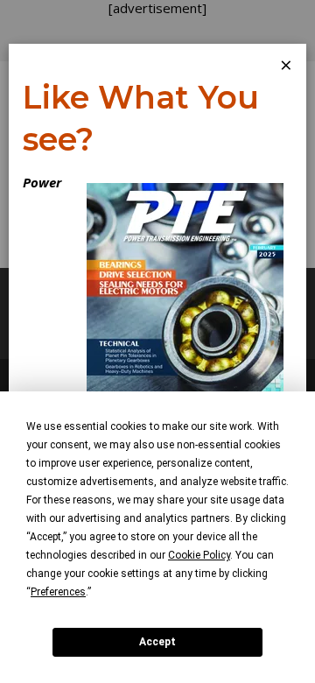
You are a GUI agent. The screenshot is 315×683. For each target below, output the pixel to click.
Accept (157, 642)
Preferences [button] (58, 592)
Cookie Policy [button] (199, 555)
